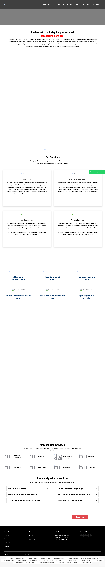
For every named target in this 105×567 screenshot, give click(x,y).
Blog (30, 531)
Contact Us (32, 539)
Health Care (7, 542)
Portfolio (6, 546)
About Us (6, 535)
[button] (97, 172)
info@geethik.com (62, 539)
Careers (31, 535)
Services (6, 539)
